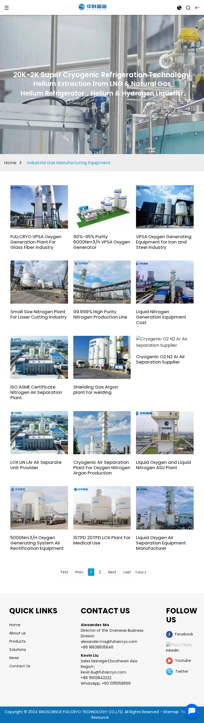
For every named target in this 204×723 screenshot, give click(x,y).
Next (112, 572)
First (64, 572)
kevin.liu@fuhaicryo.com (103, 672)
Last (127, 572)
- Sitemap (169, 711)
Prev (79, 572)
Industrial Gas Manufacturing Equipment (68, 163)
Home (10, 163)
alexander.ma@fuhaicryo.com (109, 641)
